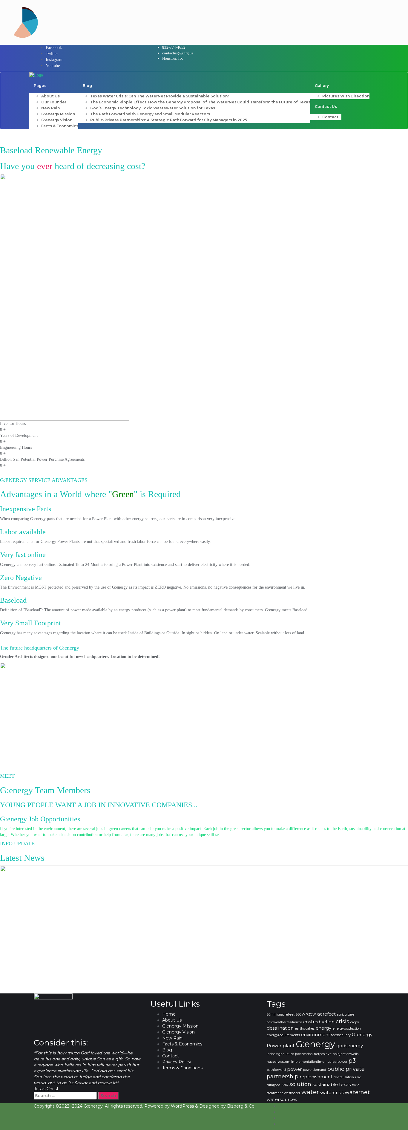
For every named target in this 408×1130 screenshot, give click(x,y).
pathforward (276, 1070)
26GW (300, 1014)
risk (358, 1077)
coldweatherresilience (284, 1022)
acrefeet (326, 1014)
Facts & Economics (182, 1044)
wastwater (292, 1093)
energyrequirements (283, 1035)
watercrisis (331, 1092)
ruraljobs (273, 1085)
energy (323, 1028)
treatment (275, 1093)
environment (315, 1034)
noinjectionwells (345, 1054)
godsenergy (349, 1045)
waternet (357, 1092)
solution (300, 1084)
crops (354, 1022)
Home (169, 1014)
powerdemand (314, 1070)
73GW (311, 1014)
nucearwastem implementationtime (295, 1062)
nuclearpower (336, 1062)
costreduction (319, 1022)
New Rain (172, 1038)
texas (345, 1084)
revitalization (344, 1077)
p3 (352, 1060)
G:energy (315, 1044)
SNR (284, 1085)
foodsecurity (341, 1035)
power (294, 1069)
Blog (167, 1050)
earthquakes (305, 1029)
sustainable (325, 1084)
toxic (355, 1085)
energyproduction (346, 1029)
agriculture (345, 1014)
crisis (342, 1021)
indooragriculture (280, 1054)
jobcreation (304, 1054)
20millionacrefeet (281, 1014)
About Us (172, 1020)
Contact (170, 1056)
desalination (280, 1028)
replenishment (316, 1077)
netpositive (323, 1054)
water (310, 1092)
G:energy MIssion (180, 1026)
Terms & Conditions (182, 1068)
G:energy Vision (178, 1032)
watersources (282, 1099)
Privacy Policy (176, 1062)
